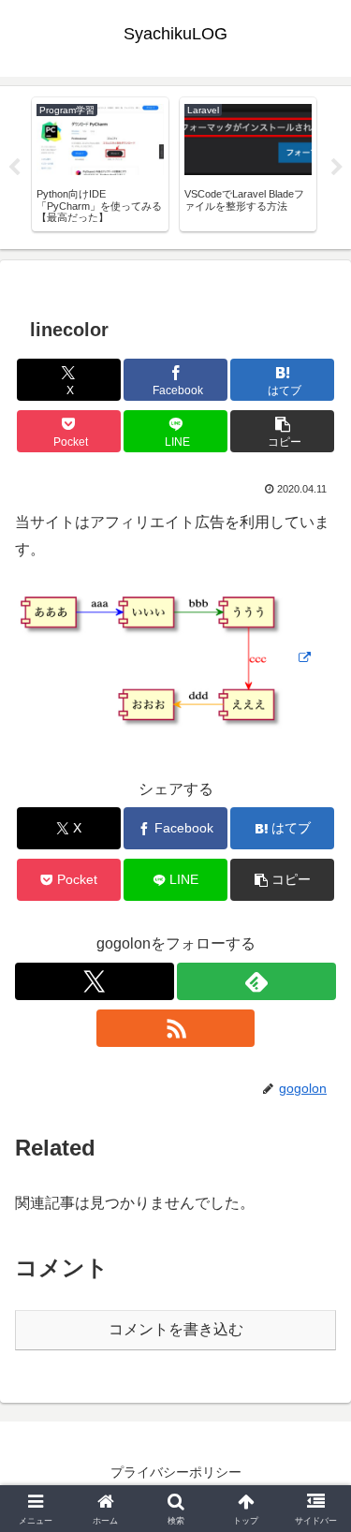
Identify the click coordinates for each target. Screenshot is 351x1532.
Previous (14, 167)
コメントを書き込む (176, 1329)
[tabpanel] (100, 164)
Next (337, 167)
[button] (282, 431)
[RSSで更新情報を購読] (176, 1028)
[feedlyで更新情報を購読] (256, 981)
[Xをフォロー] (94, 981)
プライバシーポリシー (175, 1472)
